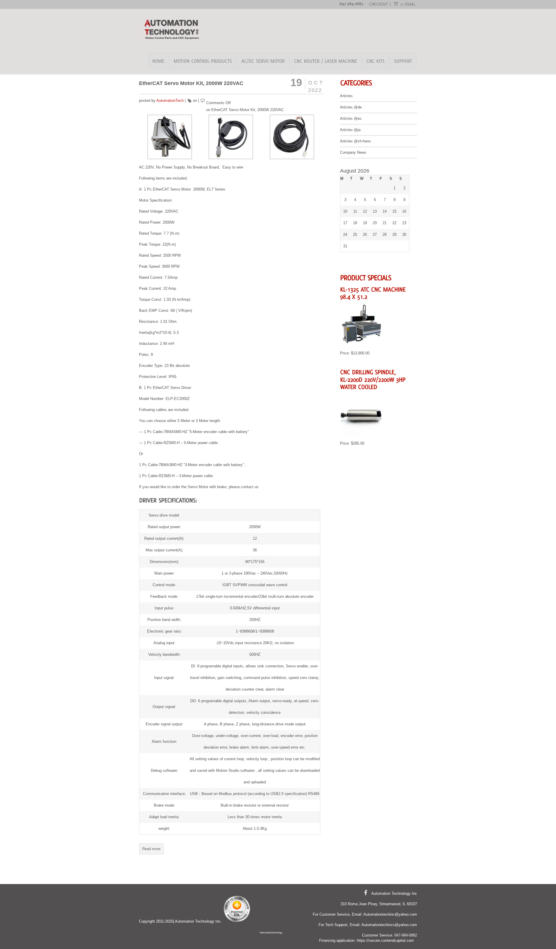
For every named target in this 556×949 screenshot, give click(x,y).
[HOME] (158, 61)
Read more (151, 849)
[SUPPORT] (402, 61)
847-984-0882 (405, 935)
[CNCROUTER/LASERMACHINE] (326, 61)
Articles (346, 96)
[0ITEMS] (408, 4)
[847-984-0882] (351, 3)
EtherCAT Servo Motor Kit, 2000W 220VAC (191, 83)
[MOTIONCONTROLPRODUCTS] (203, 61)
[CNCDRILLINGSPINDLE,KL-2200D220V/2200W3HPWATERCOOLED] (373, 378)
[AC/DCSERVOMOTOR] (263, 61)
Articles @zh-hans (355, 141)
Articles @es (351, 118)
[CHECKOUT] (378, 3)
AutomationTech (170, 100)
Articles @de (351, 107)
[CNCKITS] (375, 61)
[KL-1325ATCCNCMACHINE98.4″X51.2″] (373, 292)
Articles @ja (350, 130)
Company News (353, 152)
